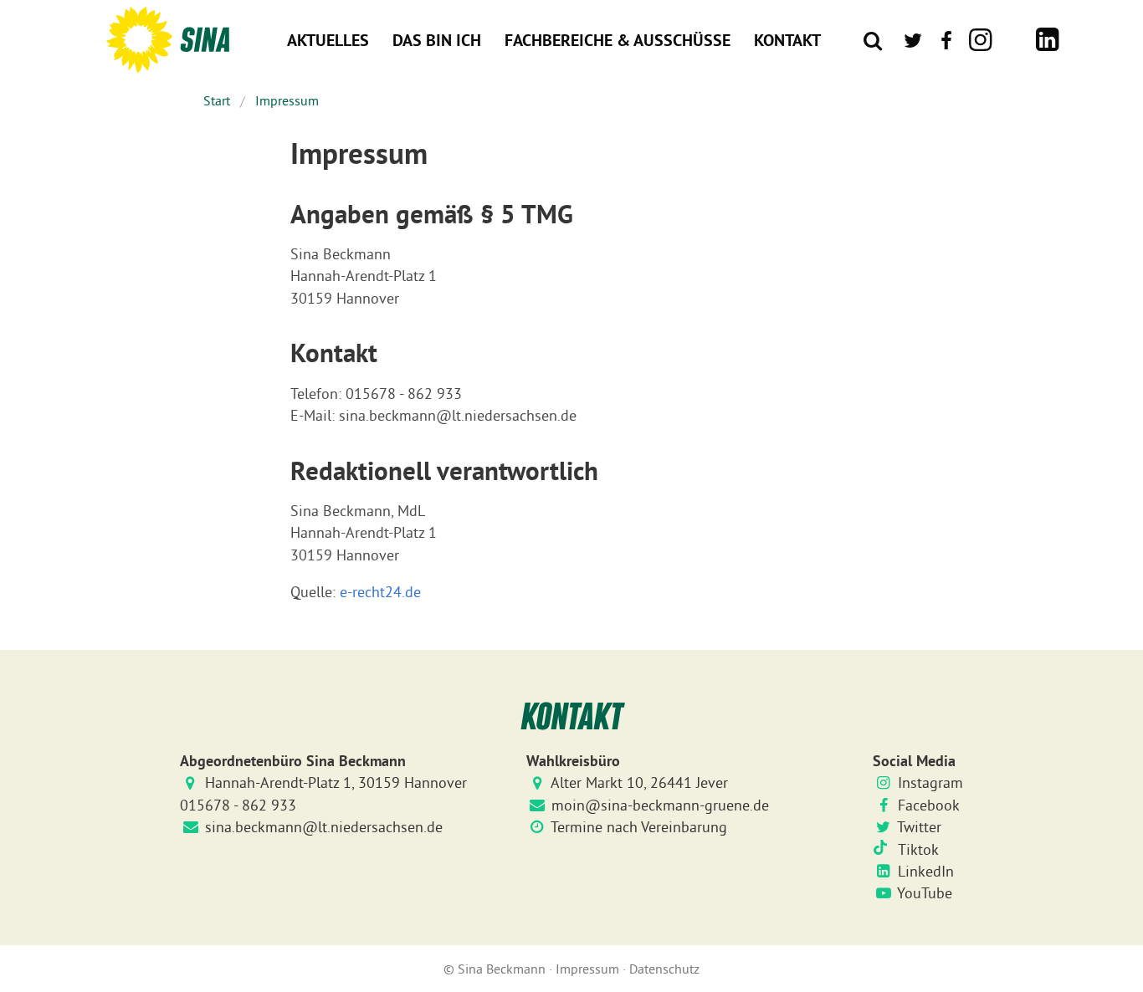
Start (216, 100)
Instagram (930, 783)
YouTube (924, 893)
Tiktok (918, 850)
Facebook (929, 805)
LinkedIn (926, 871)
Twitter (919, 827)
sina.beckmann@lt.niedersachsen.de (324, 827)
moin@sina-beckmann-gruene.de (660, 805)
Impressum (287, 100)
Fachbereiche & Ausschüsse (617, 40)
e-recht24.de (380, 592)
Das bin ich (436, 40)
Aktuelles (328, 40)
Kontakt (787, 40)
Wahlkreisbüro (573, 760)
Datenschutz (664, 968)
